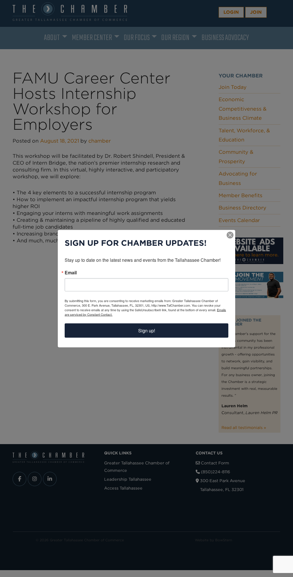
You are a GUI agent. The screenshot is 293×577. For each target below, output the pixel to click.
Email (71, 272)
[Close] (230, 234)
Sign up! (146, 330)
